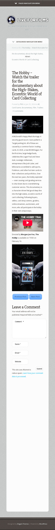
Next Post (35, 297)
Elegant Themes (23, 524)
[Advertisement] (33, 62)
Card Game (16, 108)
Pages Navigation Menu (29, 3)
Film (34, 108)
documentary (27, 108)
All (19, 48)
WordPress (43, 524)
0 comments (18, 111)
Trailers (40, 108)
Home (14, 48)
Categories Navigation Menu (29, 42)
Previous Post (20, 297)
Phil (21, 104)
